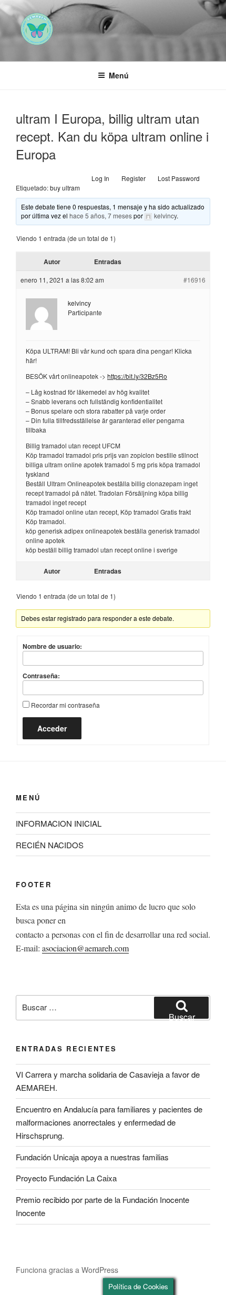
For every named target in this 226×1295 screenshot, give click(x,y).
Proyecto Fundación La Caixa (66, 1177)
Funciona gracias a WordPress (67, 1269)
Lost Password (179, 178)
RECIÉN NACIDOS (50, 844)
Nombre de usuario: (52, 646)
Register (133, 178)
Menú (119, 75)
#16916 (194, 279)
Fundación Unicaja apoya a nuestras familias (92, 1156)
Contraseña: (41, 675)
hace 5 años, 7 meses (100, 215)
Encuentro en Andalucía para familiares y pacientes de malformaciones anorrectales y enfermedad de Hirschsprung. (109, 1122)
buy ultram (65, 187)
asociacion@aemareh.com (85, 947)
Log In (100, 178)
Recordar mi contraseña (65, 704)
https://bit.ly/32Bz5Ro (137, 376)
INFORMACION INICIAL (58, 823)
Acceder (52, 728)
